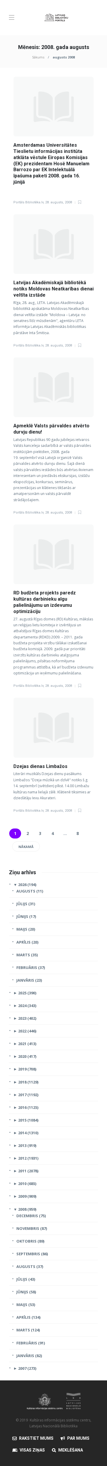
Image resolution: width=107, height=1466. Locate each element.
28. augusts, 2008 (58, 202)
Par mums (78, 1438)
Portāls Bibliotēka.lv (28, 202)
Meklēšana (70, 1450)
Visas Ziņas (32, 1450)
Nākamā (26, 846)
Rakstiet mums (36, 1438)
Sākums (38, 57)
